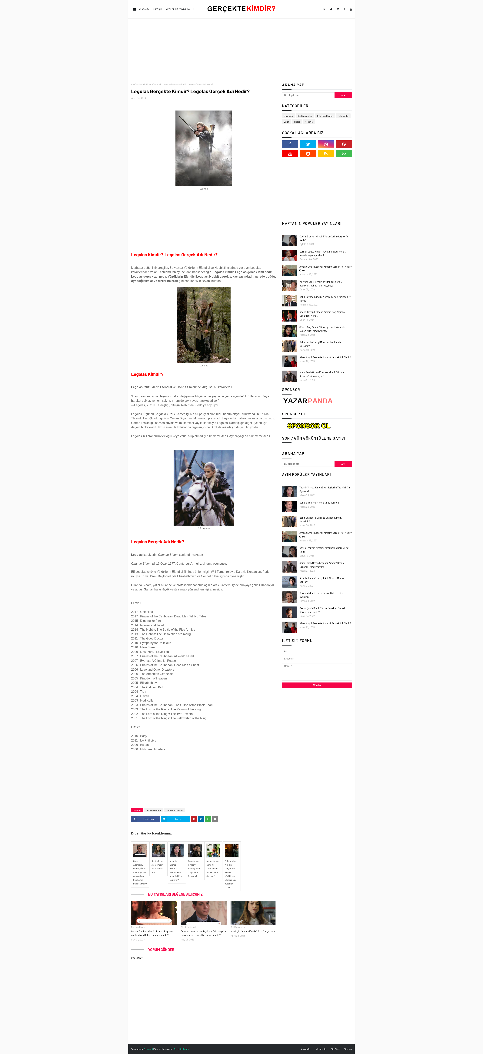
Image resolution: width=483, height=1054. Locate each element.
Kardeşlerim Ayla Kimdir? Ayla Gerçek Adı (253, 931)
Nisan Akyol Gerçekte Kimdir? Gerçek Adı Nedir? (325, 357)
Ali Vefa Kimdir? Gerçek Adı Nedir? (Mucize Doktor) (322, 580)
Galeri (286, 121)
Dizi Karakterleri (153, 810)
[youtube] (350, 9)
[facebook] (344, 9)
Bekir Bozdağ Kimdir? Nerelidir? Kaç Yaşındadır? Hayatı (325, 298)
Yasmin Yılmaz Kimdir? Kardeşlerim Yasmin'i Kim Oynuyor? (325, 489)
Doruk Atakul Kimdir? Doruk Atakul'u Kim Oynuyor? (321, 595)
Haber (297, 121)
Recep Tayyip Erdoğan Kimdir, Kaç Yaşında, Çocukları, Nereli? (322, 313)
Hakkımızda (320, 1049)
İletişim (157, 9)
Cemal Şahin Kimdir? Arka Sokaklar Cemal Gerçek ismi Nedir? (322, 610)
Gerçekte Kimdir (181, 1049)
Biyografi (288, 115)
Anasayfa (144, 9)
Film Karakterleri (325, 115)
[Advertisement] (241, 50)
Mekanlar (309, 121)
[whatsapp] (344, 153)
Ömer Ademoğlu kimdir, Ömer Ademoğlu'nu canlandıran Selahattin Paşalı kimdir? (204, 933)
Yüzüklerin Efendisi (152, 84)
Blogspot (148, 1049)
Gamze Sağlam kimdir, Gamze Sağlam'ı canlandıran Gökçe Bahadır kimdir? (152, 933)
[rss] (326, 153)
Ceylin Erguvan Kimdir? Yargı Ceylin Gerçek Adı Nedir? (324, 238)
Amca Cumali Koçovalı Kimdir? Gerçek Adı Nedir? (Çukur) (325, 268)
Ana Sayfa (136, 84)
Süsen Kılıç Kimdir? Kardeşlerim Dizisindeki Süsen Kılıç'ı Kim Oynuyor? (322, 328)
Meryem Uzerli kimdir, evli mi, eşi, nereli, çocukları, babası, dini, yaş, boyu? (320, 283)
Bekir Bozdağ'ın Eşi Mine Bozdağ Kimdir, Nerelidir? (320, 344)
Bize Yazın (335, 1049)
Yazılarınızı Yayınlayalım (180, 9)
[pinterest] (337, 9)
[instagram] (324, 9)
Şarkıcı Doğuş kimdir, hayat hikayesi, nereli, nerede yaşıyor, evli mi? (322, 253)
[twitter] (331, 9)
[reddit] (308, 153)
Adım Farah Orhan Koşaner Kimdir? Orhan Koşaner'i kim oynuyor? (321, 374)
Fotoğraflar (343, 115)
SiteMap (348, 1049)
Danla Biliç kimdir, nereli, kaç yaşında (319, 502)
